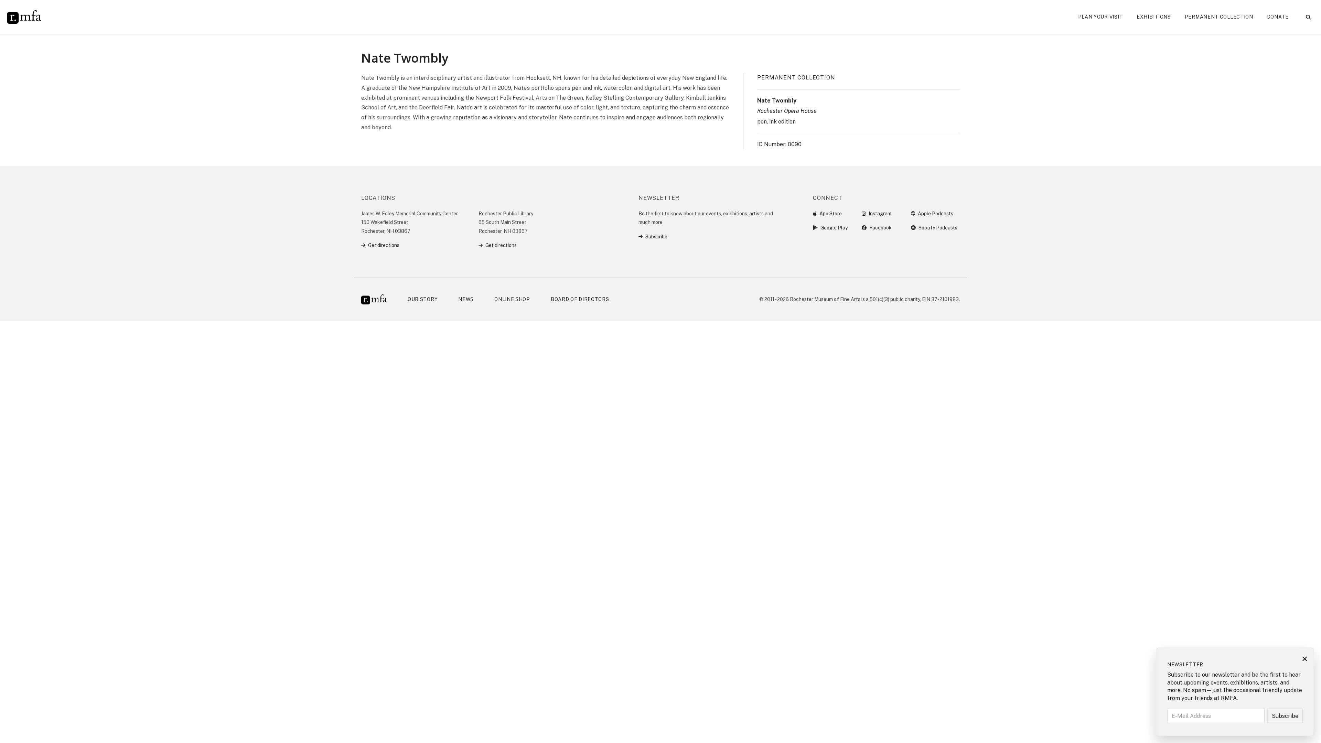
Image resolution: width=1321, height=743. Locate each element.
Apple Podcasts (935, 213)
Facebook (880, 227)
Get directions (383, 245)
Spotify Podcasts (938, 227)
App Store (830, 213)
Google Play (834, 227)
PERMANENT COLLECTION (796, 77)
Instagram (880, 213)
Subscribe (656, 236)
